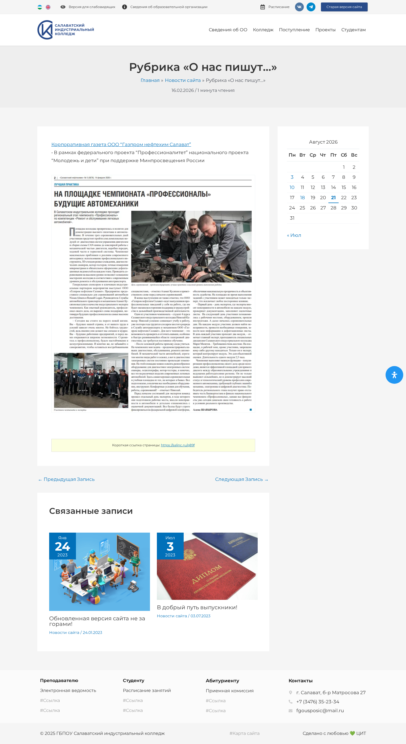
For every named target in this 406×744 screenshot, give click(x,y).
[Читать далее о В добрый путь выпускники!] (207, 566)
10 (292, 187)
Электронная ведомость (68, 690)
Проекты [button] (325, 29)
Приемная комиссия (230, 690)
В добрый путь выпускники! (197, 607)
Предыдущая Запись (66, 479)
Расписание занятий (147, 690)
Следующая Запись (242, 479)
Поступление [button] (294, 29)
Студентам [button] (353, 29)
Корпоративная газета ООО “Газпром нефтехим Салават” (121, 144)
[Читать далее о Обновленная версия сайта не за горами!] (99, 571)
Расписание (278, 7)
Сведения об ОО (228, 29)
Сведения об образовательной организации (168, 7)
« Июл (294, 235)
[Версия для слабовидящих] (62, 6)
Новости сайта (64, 632)
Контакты (301, 680)
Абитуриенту (222, 680)
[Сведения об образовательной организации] (124, 6)
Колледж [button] (263, 29)
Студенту (133, 680)
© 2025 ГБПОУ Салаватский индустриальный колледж (102, 733)
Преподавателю (59, 680)
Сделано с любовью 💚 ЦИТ (334, 733)
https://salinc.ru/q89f (178, 445)
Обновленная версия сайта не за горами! (97, 621)
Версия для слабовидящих (92, 7)
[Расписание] (262, 6)
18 (302, 197)
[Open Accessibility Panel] (394, 375)
